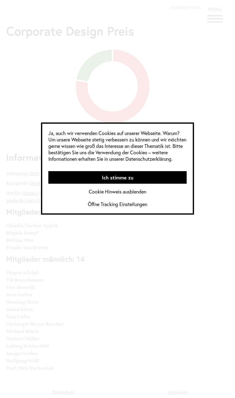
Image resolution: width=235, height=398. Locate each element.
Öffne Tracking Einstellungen (117, 204)
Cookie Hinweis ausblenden (117, 191)
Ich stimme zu (117, 177)
